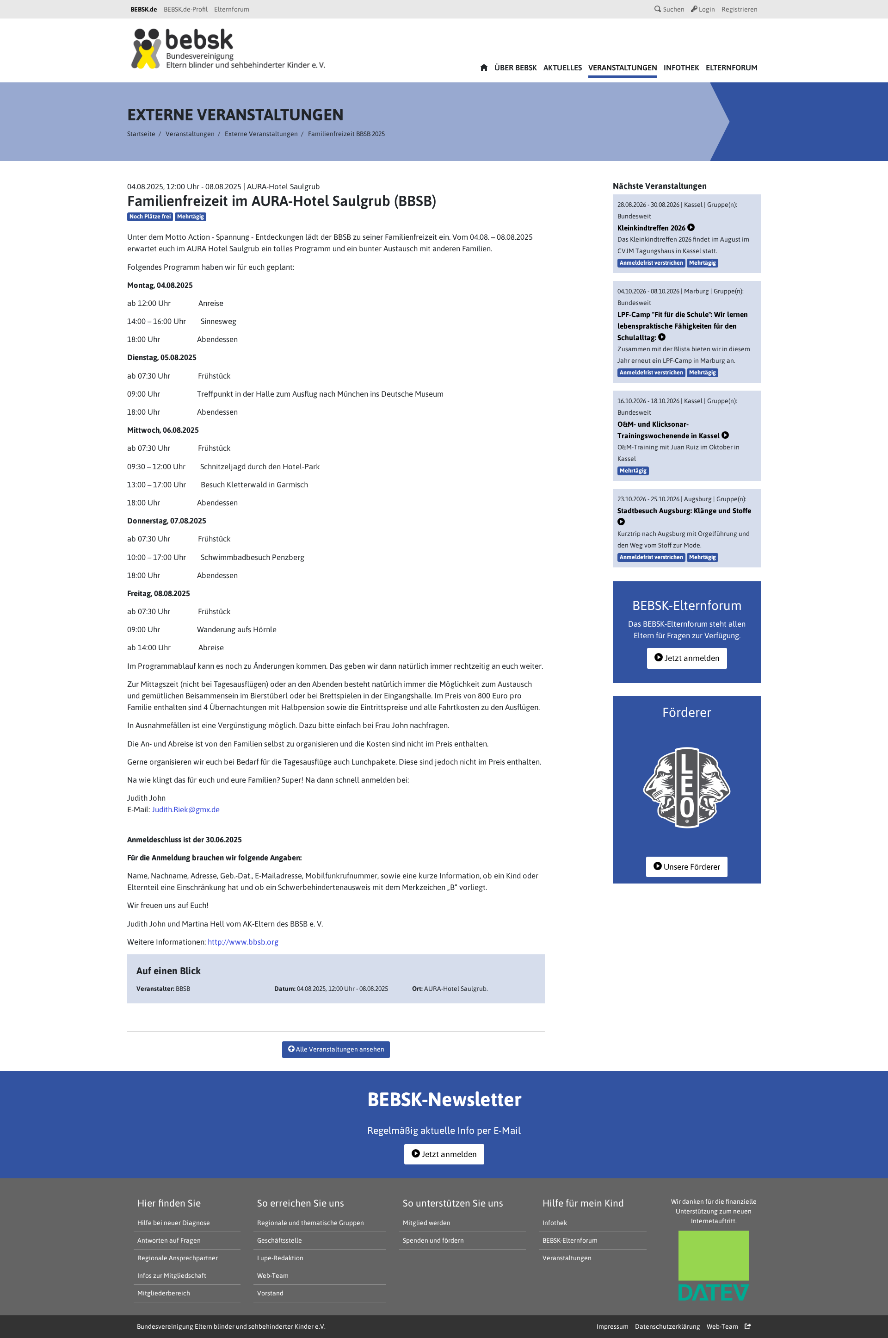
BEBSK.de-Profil (186, 9)
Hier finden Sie (169, 1202)
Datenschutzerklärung (667, 1326)
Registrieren (740, 9)
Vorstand (270, 1293)
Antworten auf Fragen (169, 1240)
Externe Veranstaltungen (261, 133)
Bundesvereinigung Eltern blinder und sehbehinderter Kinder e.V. (231, 1326)
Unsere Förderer (691, 866)
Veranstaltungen (622, 67)
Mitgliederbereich (163, 1293)
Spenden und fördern (433, 1240)
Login (706, 9)
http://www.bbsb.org (243, 941)
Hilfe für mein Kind (583, 1202)
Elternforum (231, 9)
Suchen (673, 9)
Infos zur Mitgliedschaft (171, 1275)
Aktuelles (562, 67)
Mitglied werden (426, 1222)
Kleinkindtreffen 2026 (652, 228)
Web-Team (273, 1275)
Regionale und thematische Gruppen (310, 1222)
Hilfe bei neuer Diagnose (173, 1222)
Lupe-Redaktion (280, 1258)
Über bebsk (515, 67)
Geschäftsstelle (279, 1240)
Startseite (141, 133)
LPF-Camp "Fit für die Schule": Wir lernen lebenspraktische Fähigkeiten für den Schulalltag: (682, 326)
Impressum (613, 1326)
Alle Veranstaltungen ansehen (339, 1049)
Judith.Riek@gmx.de (186, 809)
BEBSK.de (143, 9)
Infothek (681, 67)
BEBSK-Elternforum (570, 1240)
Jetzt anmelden (691, 658)
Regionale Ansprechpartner (177, 1258)
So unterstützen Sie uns (453, 1202)
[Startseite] (228, 47)
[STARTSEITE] (484, 68)
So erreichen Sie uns (300, 1202)
